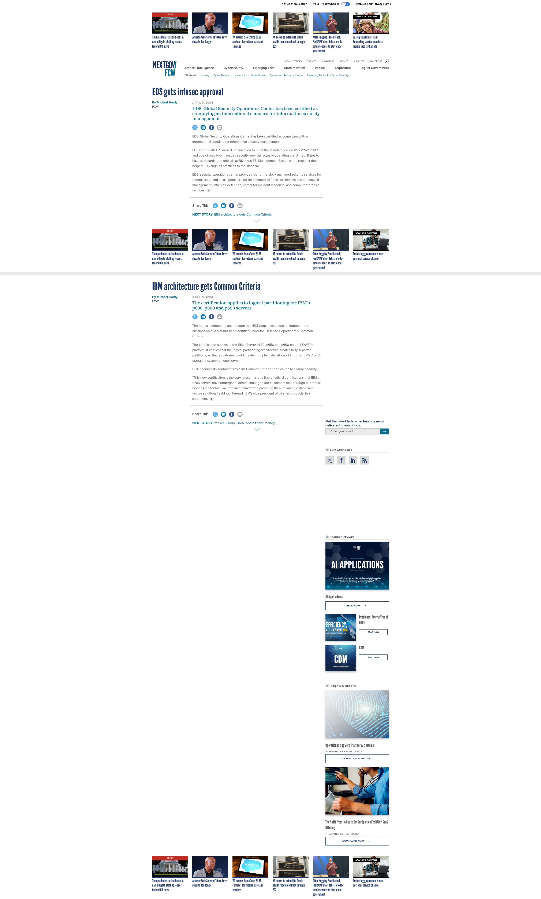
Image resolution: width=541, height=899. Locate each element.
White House (258, 75)
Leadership (240, 75)
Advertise (376, 61)
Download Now (353, 758)
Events (311, 61)
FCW (155, 106)
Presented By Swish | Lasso (343, 751)
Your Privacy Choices (326, 4)
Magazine (327, 61)
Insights (358, 61)
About (343, 61)
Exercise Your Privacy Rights (373, 4)
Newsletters (293, 61)
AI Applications (334, 596)
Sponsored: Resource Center (286, 75)
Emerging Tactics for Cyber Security (327, 75)
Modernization (294, 68)
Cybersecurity (233, 68)
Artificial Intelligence (199, 68)
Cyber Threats (221, 75)
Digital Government (375, 68)
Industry (204, 75)
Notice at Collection (294, 4)
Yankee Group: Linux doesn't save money (244, 423)
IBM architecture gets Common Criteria (243, 214)
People (320, 68)
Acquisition (343, 68)
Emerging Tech (264, 68)
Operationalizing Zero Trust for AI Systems (349, 745)
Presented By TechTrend (342, 834)
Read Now (353, 606)
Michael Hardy (167, 102)
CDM (361, 647)
